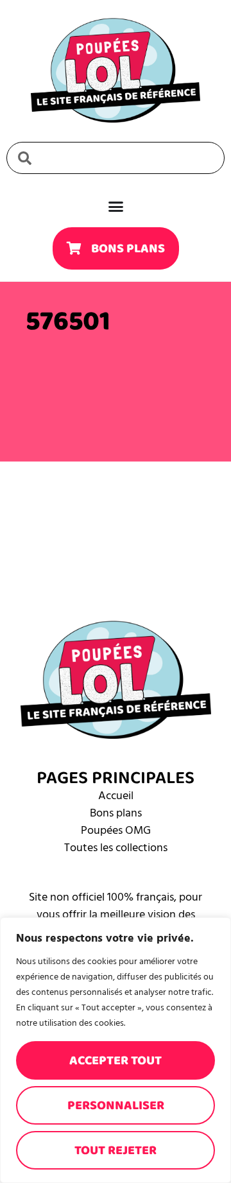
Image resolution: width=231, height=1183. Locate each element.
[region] (115, 1050)
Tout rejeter (115, 1150)
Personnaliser (115, 1105)
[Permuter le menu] (116, 206)
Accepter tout (115, 1060)
